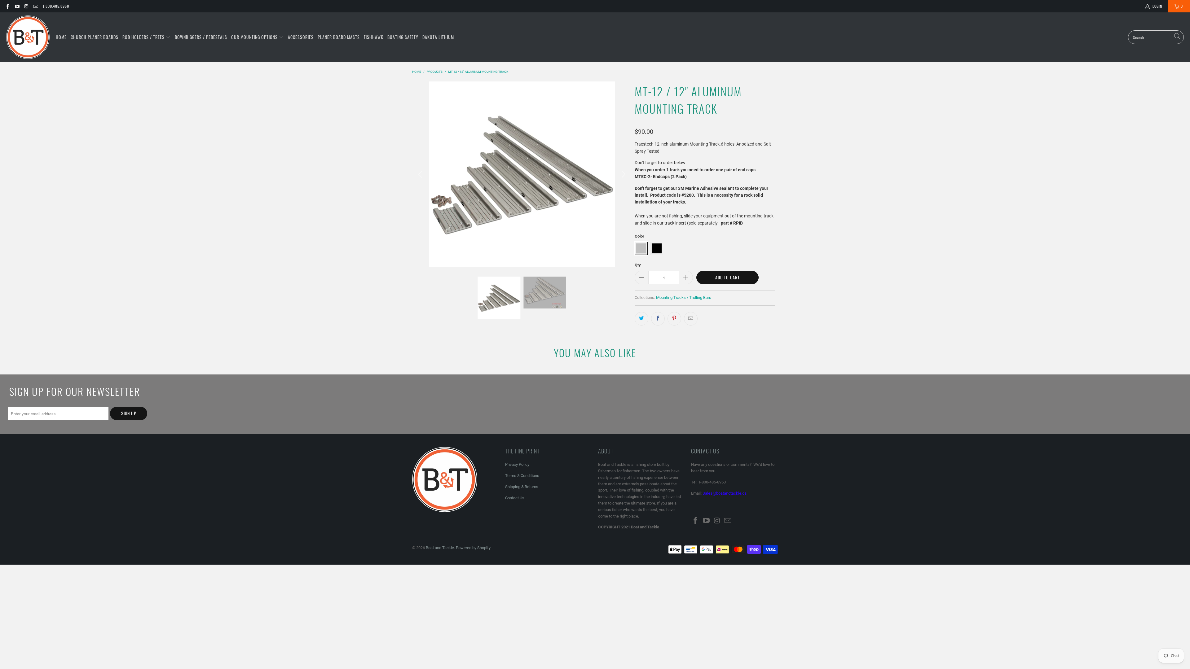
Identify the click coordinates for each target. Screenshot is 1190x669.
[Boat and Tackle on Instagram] (26, 6)
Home (61, 37)
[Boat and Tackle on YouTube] (16, 6)
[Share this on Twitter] (641, 319)
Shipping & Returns (521, 486)
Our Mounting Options (255, 37)
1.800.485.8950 (56, 6)
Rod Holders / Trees (144, 37)
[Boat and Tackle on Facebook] (7, 6)
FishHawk (373, 37)
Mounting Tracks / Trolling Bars (683, 297)
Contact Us (514, 498)
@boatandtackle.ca (729, 493)
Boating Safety (402, 37)
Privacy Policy (517, 464)
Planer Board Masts (339, 37)
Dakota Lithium (438, 37)
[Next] (622, 174)
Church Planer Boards (94, 37)
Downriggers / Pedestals (201, 37)
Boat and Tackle (440, 547)
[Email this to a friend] (691, 319)
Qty (638, 265)
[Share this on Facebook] (658, 319)
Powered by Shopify (473, 547)
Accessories (301, 37)
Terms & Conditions (522, 475)
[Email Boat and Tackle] (35, 6)
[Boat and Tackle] (28, 37)
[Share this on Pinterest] (674, 319)
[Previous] (421, 174)
